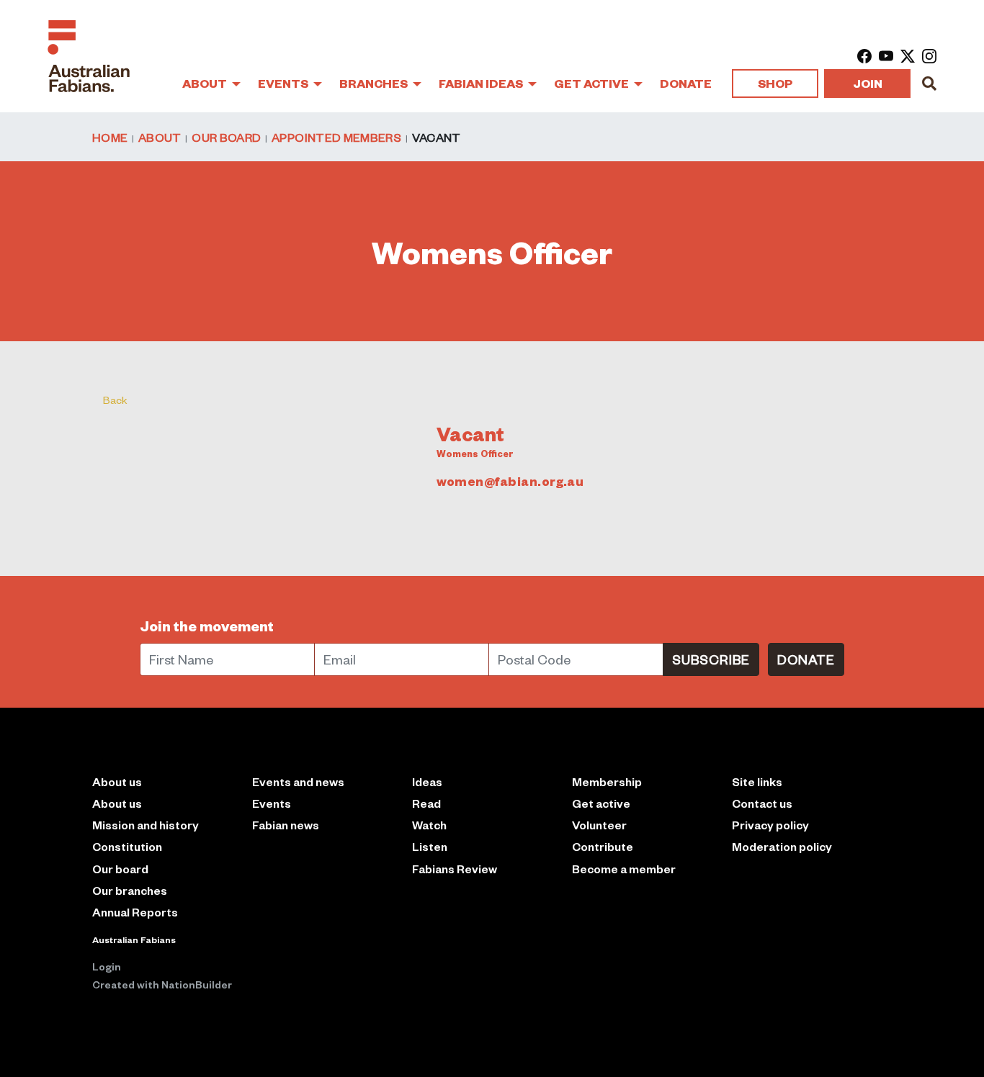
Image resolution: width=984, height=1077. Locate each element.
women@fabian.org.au (510, 481)
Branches (374, 83)
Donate (686, 83)
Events (284, 83)
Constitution (127, 846)
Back (115, 399)
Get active (601, 803)
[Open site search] (929, 83)
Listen (429, 846)
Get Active (592, 83)
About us (117, 803)
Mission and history (145, 824)
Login (106, 966)
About (205, 83)
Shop (775, 83)
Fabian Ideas (482, 83)
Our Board (226, 137)
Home (110, 137)
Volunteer (599, 824)
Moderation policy (782, 846)
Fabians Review (454, 868)
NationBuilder (196, 984)
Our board (120, 868)
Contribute (602, 846)
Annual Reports (135, 911)
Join (867, 83)
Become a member (624, 868)
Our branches (129, 890)
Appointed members (336, 137)
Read (426, 803)
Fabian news (285, 824)
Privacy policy (770, 824)
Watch (429, 824)
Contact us (762, 803)
